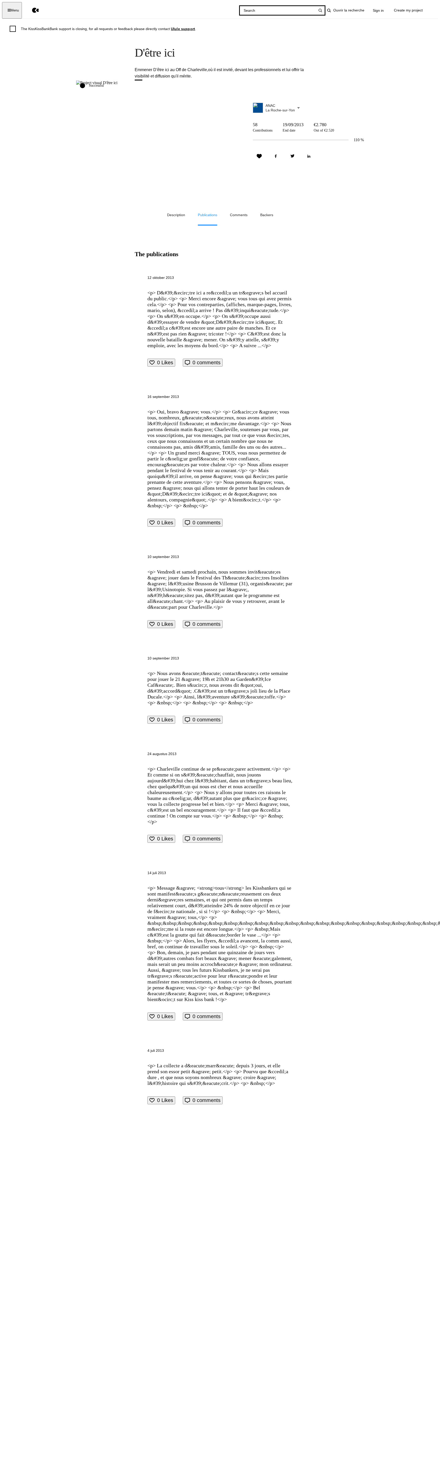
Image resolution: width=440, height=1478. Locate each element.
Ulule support (183, 29)
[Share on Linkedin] (308, 156)
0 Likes (165, 362)
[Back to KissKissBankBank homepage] (32, 10)
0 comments (207, 362)
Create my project (408, 10)
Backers (266, 215)
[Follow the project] (259, 156)
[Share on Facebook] (275, 156)
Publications (207, 215)
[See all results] (320, 10)
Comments (239, 215)
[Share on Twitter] (292, 156)
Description (176, 215)
